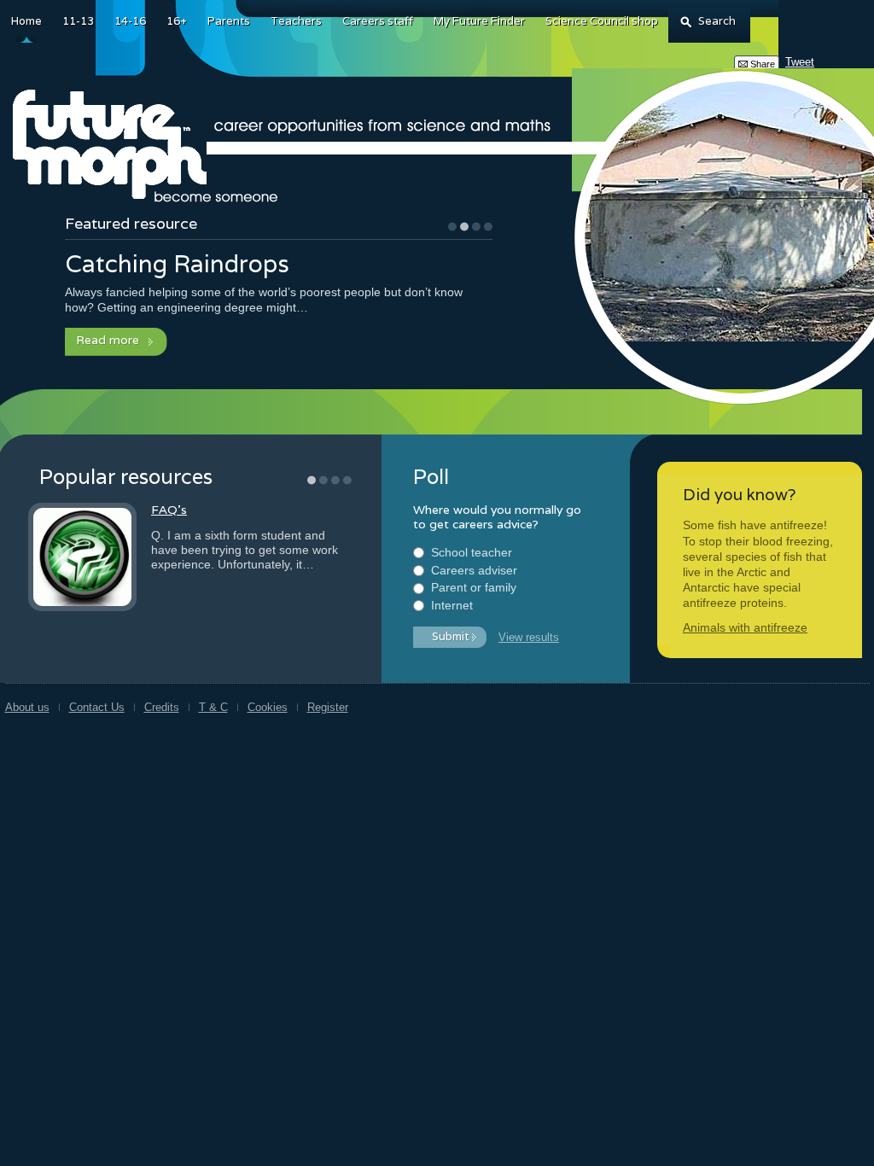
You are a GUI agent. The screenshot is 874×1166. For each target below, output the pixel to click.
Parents (228, 21)
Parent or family (473, 587)
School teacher (471, 552)
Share (762, 64)
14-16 (130, 21)
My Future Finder (479, 21)
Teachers (296, 21)
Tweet (799, 61)
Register (327, 707)
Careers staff (377, 21)
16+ (176, 21)
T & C (213, 707)
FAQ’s (169, 509)
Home (26, 21)
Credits (161, 707)
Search (717, 21)
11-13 (78, 21)
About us (27, 707)
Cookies (268, 707)
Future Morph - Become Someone (148, 146)
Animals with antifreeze (745, 627)
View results (528, 637)
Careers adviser (474, 570)
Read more (107, 339)
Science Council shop (601, 21)
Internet (452, 605)
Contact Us (97, 707)
